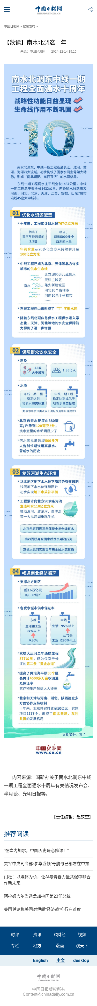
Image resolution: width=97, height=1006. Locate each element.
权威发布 (29, 26)
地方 (37, 946)
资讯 (37, 934)
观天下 (82, 946)
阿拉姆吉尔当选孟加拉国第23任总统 (37, 896)
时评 (15, 934)
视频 (82, 934)
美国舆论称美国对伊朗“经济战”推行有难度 (42, 909)
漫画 (60, 946)
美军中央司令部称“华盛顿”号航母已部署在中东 (46, 864)
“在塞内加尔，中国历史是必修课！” (36, 850)
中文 (60, 960)
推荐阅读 (16, 833)
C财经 (59, 934)
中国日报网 (11, 26)
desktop (81, 960)
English (40, 960)
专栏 (15, 946)
